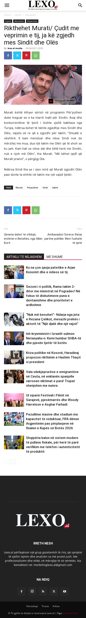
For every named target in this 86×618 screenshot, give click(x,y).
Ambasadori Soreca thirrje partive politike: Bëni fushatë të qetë (63, 239)
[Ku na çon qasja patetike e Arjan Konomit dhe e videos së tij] (14, 272)
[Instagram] (32, 591)
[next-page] (12, 461)
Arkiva (56, 606)
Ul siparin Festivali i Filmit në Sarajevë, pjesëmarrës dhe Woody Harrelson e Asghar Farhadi (52, 399)
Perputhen (32, 187)
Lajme (18, 14)
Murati (19, 187)
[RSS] (43, 592)
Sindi (45, 187)
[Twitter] (17, 55)
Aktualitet (30, 14)
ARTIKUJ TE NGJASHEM (24, 257)
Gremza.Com (70, 613)
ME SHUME (54, 257)
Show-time (32, 21)
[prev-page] (6, 461)
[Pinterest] (26, 55)
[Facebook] (8, 55)
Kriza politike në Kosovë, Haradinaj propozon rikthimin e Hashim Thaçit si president (53, 357)
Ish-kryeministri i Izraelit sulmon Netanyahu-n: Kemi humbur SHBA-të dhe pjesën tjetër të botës (53, 338)
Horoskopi (32, 606)
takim (55, 187)
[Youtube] (65, 592)
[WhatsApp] (36, 55)
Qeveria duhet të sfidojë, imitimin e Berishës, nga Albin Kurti (23, 239)
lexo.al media (15, 48)
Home (7, 14)
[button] (6, 5)
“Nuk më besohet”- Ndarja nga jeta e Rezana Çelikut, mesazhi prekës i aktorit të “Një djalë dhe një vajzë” (53, 319)
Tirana (45, 606)
